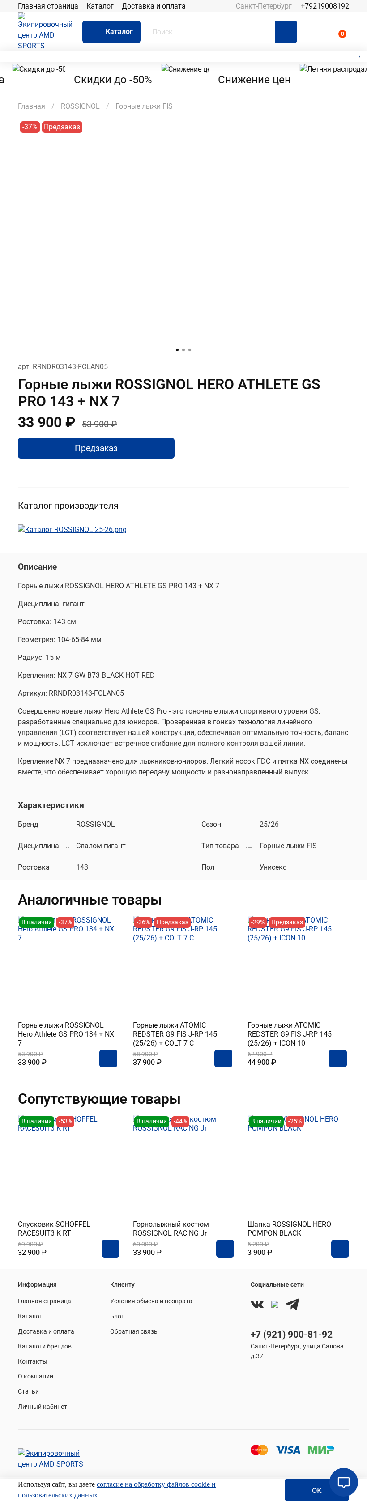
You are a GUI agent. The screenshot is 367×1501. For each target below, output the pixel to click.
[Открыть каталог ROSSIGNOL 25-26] (72, 529)
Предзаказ (96, 448)
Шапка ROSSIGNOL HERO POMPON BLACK (289, 1228)
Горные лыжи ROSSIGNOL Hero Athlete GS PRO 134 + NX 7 (66, 1034)
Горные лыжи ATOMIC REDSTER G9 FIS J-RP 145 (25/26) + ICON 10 (290, 1034)
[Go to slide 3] (189, 350)
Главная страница (48, 6)
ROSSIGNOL (80, 106)
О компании (35, 1376)
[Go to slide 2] (183, 350)
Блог (117, 1316)
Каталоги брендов (45, 1346)
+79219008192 (325, 6)
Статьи (28, 1391)
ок (317, 1489)
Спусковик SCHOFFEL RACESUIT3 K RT (54, 1228)
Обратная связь (134, 1331)
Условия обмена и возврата (151, 1301)
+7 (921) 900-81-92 (292, 1334)
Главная (31, 106)
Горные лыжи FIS (144, 106)
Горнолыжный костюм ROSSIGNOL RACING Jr (171, 1228)
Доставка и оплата (154, 6)
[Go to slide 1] (177, 350)
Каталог (100, 6)
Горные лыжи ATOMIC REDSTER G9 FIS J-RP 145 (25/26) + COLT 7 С (175, 1034)
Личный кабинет (42, 1407)
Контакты (32, 1361)
